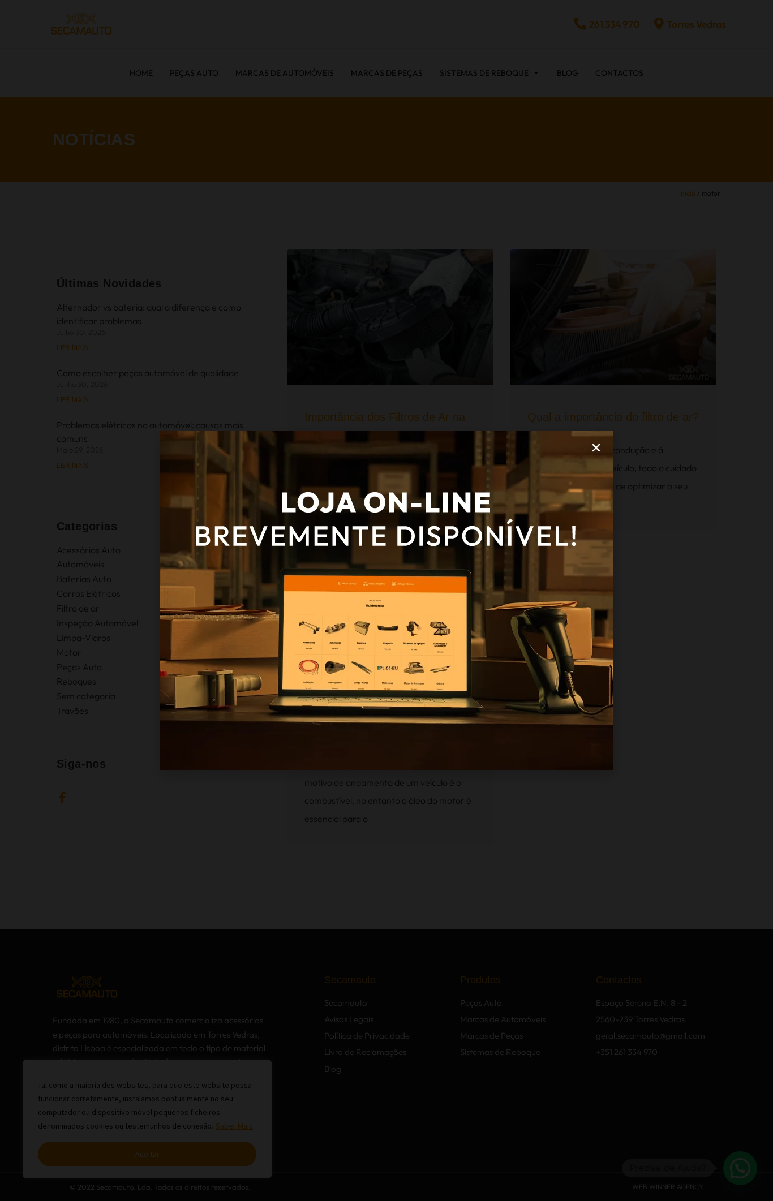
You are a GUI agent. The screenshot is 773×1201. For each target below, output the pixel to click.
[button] (596, 447)
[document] (386, 600)
